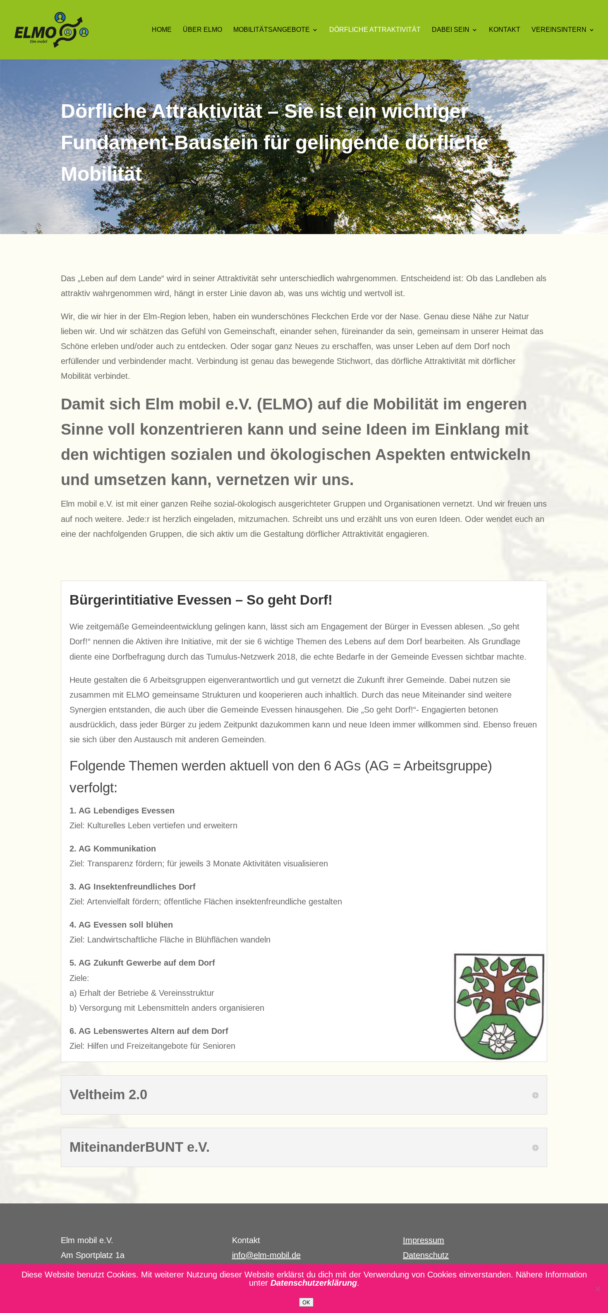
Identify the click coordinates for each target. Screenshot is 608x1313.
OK (306, 1302)
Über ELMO (202, 30)
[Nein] (598, 1288)
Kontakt (504, 30)
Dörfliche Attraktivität (375, 30)
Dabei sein (450, 30)
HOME (162, 30)
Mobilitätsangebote (271, 30)
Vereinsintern (558, 30)
